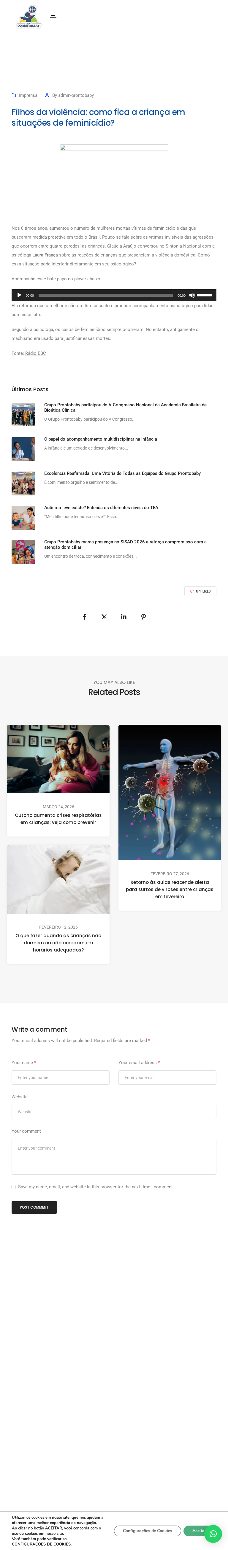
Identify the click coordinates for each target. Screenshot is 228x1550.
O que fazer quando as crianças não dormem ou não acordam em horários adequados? (58, 942)
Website (20, 1097)
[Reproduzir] (19, 295)
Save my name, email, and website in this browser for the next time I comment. (96, 1187)
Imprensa (28, 95)
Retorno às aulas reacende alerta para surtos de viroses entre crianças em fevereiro (169, 889)
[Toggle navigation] (53, 17)
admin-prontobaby (76, 95)
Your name (24, 1062)
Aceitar (199, 1531)
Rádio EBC (35, 353)
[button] (213, 1534)
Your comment (26, 1131)
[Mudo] (192, 295)
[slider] (205, 294)
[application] (114, 295)
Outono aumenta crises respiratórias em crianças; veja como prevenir (58, 818)
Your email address (139, 1062)
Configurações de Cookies (147, 1531)
